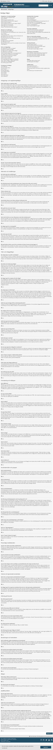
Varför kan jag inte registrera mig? (7, 19)
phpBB (4, 738)
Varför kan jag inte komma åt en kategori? (9, 55)
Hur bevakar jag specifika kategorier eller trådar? (36, 54)
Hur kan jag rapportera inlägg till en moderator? (9, 59)
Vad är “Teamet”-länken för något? (33, 25)
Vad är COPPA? (4, 18)
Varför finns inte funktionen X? (32, 67)
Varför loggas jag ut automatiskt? (7, 25)
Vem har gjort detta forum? (32, 65)
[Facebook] (41, 740)
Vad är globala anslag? (5, 71)
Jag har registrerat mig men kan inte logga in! (9, 21)
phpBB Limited (34, 694)
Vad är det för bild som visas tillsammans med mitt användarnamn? (10, 39)
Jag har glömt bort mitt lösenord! (7, 24)
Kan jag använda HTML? (5, 67)
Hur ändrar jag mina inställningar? (7, 31)
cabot (8, 740)
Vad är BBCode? (4, 66)
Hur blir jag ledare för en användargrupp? (34, 22)
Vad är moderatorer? (31, 18)
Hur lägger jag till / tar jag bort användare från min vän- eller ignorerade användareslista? (38, 39)
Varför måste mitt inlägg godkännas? (8, 61)
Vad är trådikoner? (4, 76)
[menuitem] (8, 1)
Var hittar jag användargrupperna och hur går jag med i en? (38, 21)
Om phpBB (42, 696)
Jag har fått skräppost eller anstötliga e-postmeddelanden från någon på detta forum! (38, 33)
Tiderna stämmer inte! (5, 34)
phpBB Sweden (10, 739)
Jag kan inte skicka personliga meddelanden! (35, 29)
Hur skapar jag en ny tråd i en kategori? (8, 48)
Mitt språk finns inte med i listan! (7, 37)
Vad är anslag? (4, 72)
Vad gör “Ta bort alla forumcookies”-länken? (9, 27)
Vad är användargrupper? (31, 19)
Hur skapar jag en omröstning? (6, 51)
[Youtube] (49, 740)
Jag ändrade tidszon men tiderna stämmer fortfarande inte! (12, 35)
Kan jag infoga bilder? (5, 70)
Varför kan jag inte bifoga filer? (6, 56)
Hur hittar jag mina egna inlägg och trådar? (35, 48)
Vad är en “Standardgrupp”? (32, 24)
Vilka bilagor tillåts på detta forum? (33, 60)
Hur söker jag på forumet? (32, 44)
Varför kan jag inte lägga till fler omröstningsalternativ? (11, 53)
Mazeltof (5, 740)
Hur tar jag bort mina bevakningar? (33, 56)
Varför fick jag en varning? (6, 57)
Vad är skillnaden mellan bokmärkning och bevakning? (37, 52)
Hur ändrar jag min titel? (5, 41)
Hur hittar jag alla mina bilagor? (33, 61)
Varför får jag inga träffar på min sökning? (34, 45)
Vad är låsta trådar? (4, 75)
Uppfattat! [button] (45, 747)
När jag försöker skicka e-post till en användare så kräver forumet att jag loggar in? (13, 44)
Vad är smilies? (4, 69)
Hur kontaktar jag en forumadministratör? (34, 70)
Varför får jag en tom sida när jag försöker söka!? (36, 46)
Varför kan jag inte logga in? (6, 22)
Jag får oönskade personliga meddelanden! (35, 31)
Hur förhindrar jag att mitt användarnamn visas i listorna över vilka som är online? (13, 33)
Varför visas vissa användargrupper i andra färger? (36, 23)
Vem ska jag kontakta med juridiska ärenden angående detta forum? (38, 69)
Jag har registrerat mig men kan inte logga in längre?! (11, 23)
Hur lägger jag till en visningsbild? (7, 40)
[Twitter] (46, 740)
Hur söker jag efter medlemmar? (33, 47)
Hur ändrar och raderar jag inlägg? (7, 49)
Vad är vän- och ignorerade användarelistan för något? (37, 37)
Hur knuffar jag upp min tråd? (6, 62)
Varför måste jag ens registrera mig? (8, 17)
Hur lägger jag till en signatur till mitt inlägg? (9, 50)
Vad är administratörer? (31, 17)
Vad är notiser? (4, 73)
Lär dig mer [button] (4, 748)
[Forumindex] (7, 5)
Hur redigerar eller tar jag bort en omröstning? (9, 54)
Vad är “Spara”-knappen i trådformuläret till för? (9, 60)
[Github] (43, 740)
